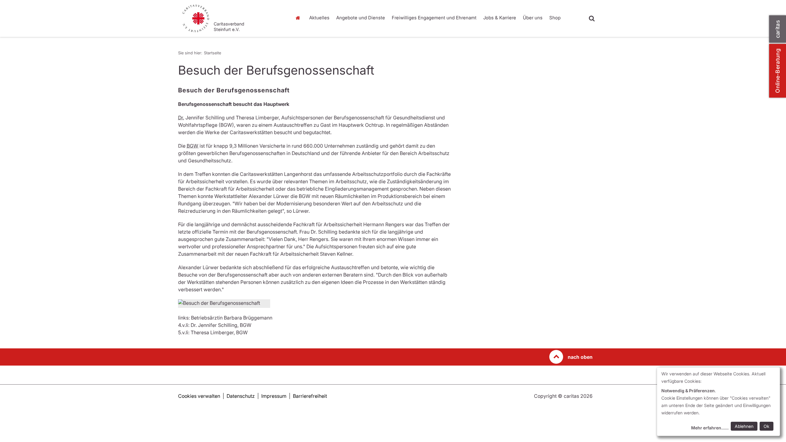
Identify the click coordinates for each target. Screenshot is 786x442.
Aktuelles (319, 18)
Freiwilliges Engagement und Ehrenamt (434, 18)
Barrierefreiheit (310, 396)
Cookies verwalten (199, 396)
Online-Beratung (777, 70)
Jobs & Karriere (499, 18)
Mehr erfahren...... (710, 427)
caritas (777, 29)
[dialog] (718, 401)
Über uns (533, 18)
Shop (555, 18)
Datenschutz (241, 396)
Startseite (299, 18)
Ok (766, 426)
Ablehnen (744, 426)
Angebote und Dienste (360, 18)
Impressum (273, 396)
